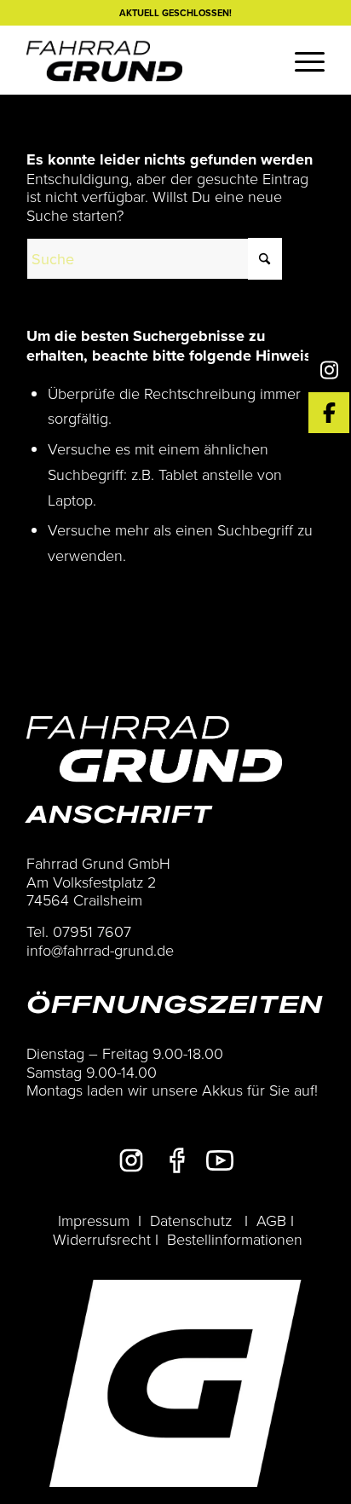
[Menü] (301, 60)
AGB (271, 1220)
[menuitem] (301, 60)
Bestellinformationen (234, 1239)
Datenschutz (191, 1220)
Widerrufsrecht (102, 1239)
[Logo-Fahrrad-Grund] (145, 60)
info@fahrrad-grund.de (100, 950)
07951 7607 (92, 931)
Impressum (93, 1220)
